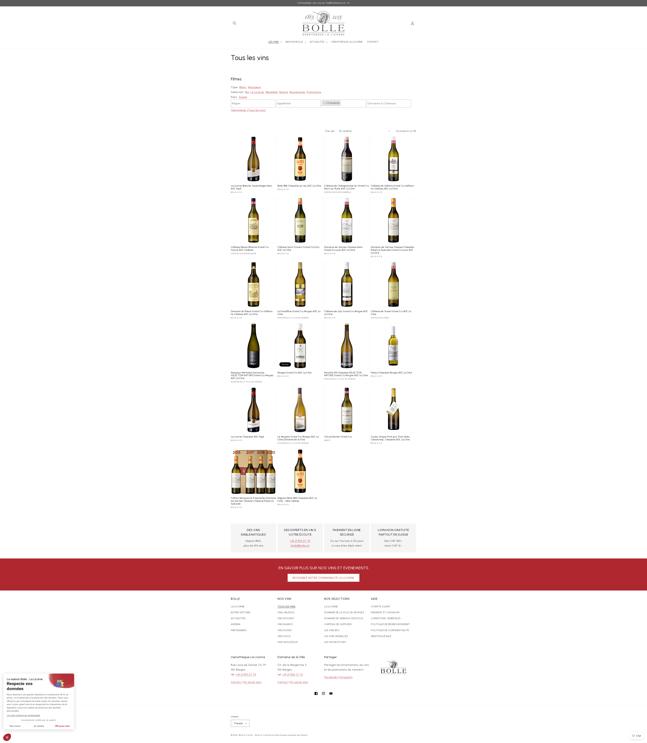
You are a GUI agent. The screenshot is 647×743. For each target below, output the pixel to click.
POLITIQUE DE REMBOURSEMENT (390, 624)
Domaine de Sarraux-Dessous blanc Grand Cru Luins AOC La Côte (343, 248)
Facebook (331, 677)
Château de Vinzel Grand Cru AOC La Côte (391, 312)
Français (238, 723)
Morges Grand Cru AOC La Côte (295, 372)
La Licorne (257, 92)
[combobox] (253, 103)
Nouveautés (297, 92)
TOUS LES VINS (287, 606)
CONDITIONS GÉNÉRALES (386, 618)
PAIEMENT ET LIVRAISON (385, 612)
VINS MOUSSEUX (288, 642)
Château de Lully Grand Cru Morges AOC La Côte (346, 312)
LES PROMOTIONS (335, 642)
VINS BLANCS (285, 624)
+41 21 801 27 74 (300, 540)
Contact (236, 682)
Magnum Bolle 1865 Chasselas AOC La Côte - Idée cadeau (297, 499)
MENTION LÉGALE (381, 636)
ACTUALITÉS (238, 618)
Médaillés (271, 92)
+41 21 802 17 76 (292, 674)
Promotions (313, 92)
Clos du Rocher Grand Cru (338, 436)
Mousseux (254, 87)
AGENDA (235, 624)
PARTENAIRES (239, 630)
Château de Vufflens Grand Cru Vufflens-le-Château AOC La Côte (393, 187)
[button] (234, 23)
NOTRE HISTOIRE (240, 612)
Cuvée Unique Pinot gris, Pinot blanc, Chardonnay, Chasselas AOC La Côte (390, 438)
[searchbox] (253, 102)
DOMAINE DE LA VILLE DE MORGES (344, 612)
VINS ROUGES (286, 618)
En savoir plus (252, 682)
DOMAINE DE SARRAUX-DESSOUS (343, 618)
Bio (247, 92)
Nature (283, 92)
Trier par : (330, 131)
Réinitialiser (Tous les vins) (248, 110)
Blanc (243, 87)
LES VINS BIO (331, 630)
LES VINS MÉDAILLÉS (336, 636)
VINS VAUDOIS (286, 612)
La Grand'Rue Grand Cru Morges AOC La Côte (299, 312)
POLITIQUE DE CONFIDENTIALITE (390, 630)
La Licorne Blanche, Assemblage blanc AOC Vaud (251, 187)
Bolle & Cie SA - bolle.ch (251, 735)
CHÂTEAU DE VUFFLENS (338, 624)
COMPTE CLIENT (380, 606)
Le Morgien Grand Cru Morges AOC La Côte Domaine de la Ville (298, 438)
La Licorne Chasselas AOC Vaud (247, 436)
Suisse (243, 97)
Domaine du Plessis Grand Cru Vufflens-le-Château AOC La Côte (252, 312)
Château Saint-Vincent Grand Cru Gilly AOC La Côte (298, 248)
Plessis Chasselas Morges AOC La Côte (391, 372)
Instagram (346, 677)
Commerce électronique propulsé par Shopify (285, 735)
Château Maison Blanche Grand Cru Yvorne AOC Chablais (250, 248)
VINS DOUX (284, 636)
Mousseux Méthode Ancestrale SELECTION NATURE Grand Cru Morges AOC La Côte (252, 375)
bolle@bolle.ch (300, 545)
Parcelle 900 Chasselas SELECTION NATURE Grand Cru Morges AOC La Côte (346, 374)
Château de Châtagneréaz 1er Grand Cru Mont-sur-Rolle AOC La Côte (346, 187)
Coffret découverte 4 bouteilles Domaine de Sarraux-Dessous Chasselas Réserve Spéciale (253, 501)
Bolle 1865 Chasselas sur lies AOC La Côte (299, 186)
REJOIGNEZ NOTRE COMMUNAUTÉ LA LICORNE (323, 577)
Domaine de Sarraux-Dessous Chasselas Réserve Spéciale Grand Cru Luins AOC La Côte (392, 250)
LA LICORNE (238, 606)
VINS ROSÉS (285, 630)
